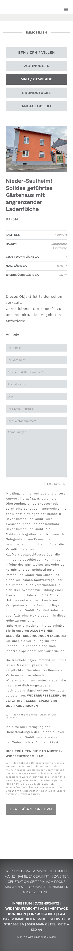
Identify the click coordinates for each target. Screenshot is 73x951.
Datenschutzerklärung (23, 794)
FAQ (61, 914)
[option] (36, 149)
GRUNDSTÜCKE (36, 93)
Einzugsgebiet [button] (42, 914)
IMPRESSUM (22, 903)
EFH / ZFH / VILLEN (36, 52)
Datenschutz (47, 903)
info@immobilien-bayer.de (35, 783)
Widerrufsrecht (21, 909)
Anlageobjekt (36, 106)
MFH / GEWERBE (36, 79)
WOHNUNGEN (36, 66)
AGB (43, 909)
